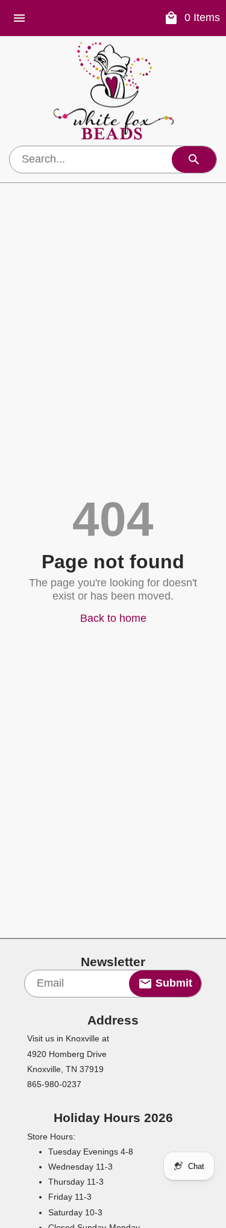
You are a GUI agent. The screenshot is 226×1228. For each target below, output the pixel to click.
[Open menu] (19, 18)
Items (202, 17)
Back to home (113, 618)
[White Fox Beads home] (113, 91)
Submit (172, 983)
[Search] (194, 159)
